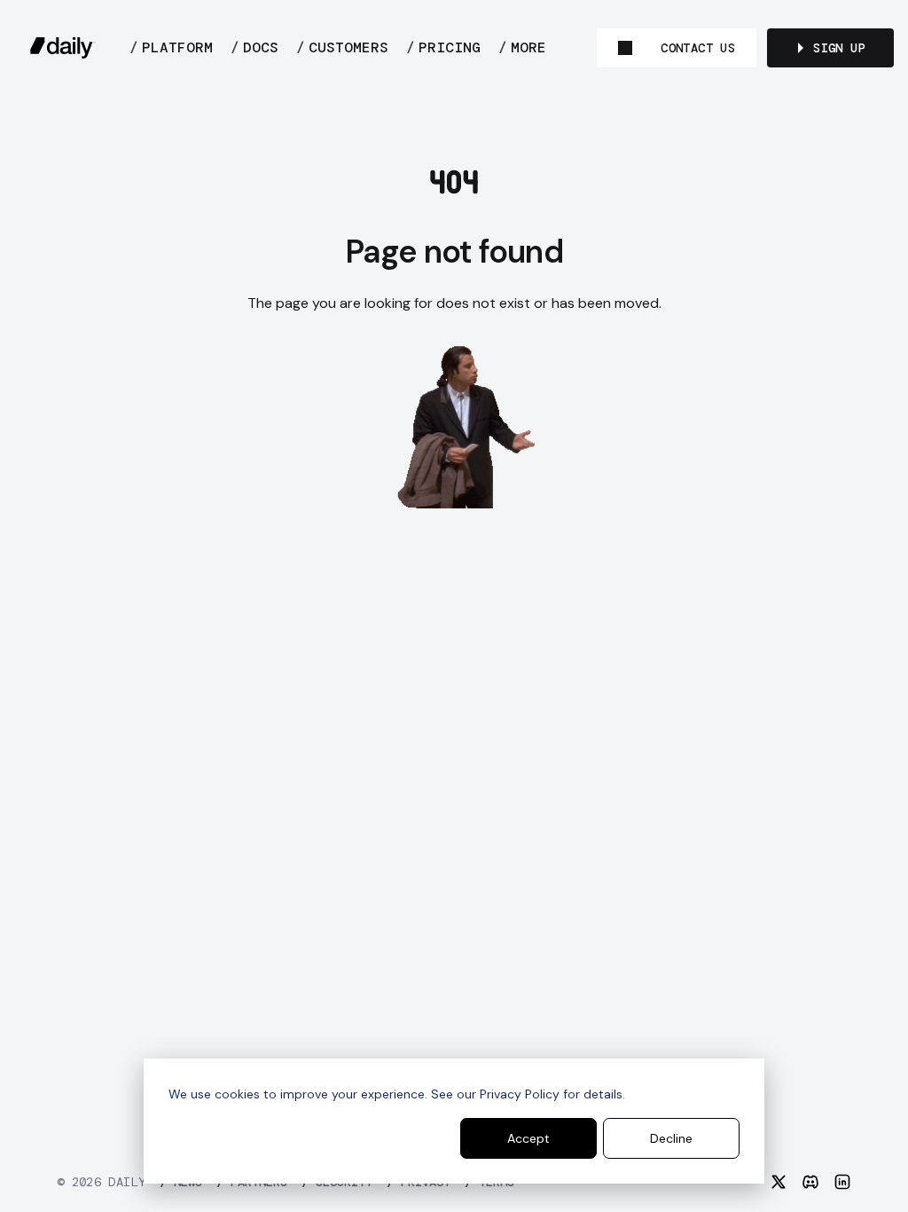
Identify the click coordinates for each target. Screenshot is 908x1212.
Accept (528, 1138)
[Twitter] (778, 1182)
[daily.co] (63, 48)
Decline (671, 1138)
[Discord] (810, 1182)
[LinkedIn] (842, 1182)
